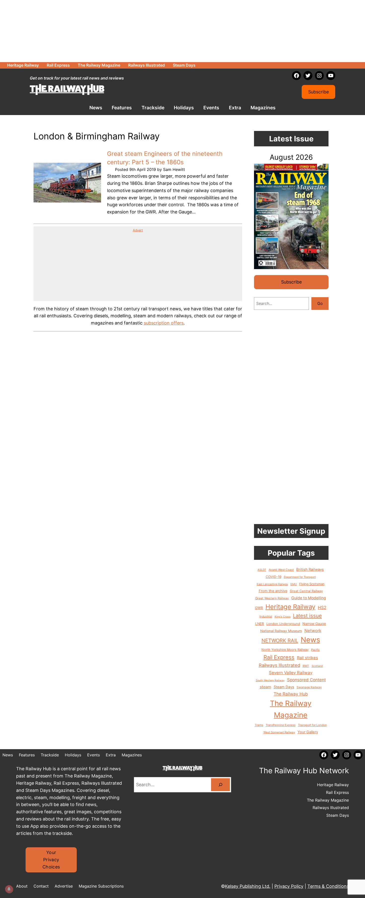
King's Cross (283, 616)
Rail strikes (307, 657)
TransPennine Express (280, 725)
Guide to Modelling (308, 598)
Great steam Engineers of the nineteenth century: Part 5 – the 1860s (164, 158)
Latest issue (307, 615)
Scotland (317, 666)
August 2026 (291, 157)
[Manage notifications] (9, 889)
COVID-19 (273, 577)
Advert (138, 230)
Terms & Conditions (328, 886)
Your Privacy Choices (51, 859)
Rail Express (278, 657)
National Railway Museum (281, 631)
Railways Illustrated (279, 665)
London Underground (283, 624)
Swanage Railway (309, 687)
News (310, 639)
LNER (259, 624)
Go (320, 303)
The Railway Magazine (290, 709)
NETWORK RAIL (279, 640)
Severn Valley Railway (290, 672)
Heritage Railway (290, 607)
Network (312, 630)
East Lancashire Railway (272, 584)
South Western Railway (270, 680)
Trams (259, 725)
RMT (306, 666)
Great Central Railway (306, 591)
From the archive (273, 591)
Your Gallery (307, 732)
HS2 (322, 607)
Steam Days (284, 687)
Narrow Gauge (314, 623)
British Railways (310, 569)
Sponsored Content (306, 679)
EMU (294, 584)
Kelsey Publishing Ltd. (247, 886)
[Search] (220, 784)
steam (265, 686)
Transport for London (312, 725)
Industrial (265, 616)
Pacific (315, 650)
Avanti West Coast (281, 569)
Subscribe (318, 91)
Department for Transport (300, 577)
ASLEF (261, 569)
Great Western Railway (272, 598)
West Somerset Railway (279, 732)
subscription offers (163, 323)
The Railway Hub (291, 693)
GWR (259, 608)
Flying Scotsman (312, 584)
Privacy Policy (288, 886)
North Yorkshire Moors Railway (285, 650)
